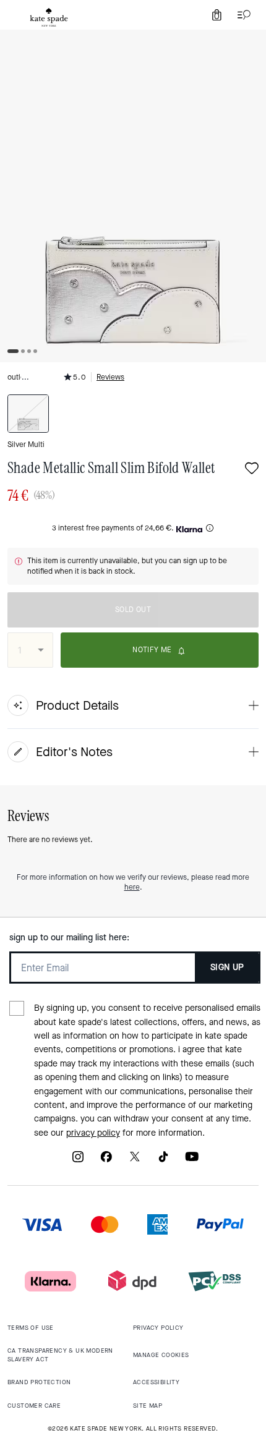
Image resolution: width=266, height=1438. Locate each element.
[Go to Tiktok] (163, 1161)
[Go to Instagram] (78, 1161)
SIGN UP (227, 967)
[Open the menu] (241, 15)
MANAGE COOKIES (161, 1355)
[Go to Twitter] (134, 1161)
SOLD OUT (133, 610)
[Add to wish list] (252, 469)
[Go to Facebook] (106, 1161)
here (132, 887)
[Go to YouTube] (191, 1161)
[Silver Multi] (28, 413)
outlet (17, 377)
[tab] (49, 17)
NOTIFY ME (152, 650)
